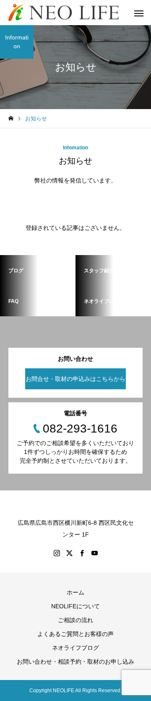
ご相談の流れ (75, 620)
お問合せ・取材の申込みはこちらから (75, 378)
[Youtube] (94, 553)
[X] (69, 553)
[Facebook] (82, 553)
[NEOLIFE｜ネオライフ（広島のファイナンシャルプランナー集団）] (63, 12)
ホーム (75, 592)
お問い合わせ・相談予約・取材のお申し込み (75, 661)
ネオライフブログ (75, 647)
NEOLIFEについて (75, 606)
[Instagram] (56, 553)
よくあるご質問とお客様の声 (75, 634)
